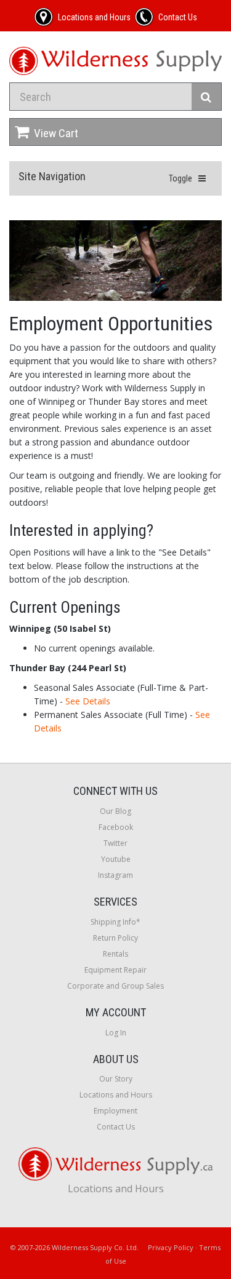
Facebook (116, 827)
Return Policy (115, 938)
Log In (115, 1032)
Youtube (116, 859)
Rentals (115, 954)
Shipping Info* (115, 922)
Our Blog (115, 811)
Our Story (115, 1079)
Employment (115, 1111)
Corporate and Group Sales (115, 986)
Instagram (115, 875)
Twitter (115, 843)
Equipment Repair (115, 970)
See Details (87, 701)
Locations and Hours (115, 1095)
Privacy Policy (170, 1247)
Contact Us (116, 1127)
